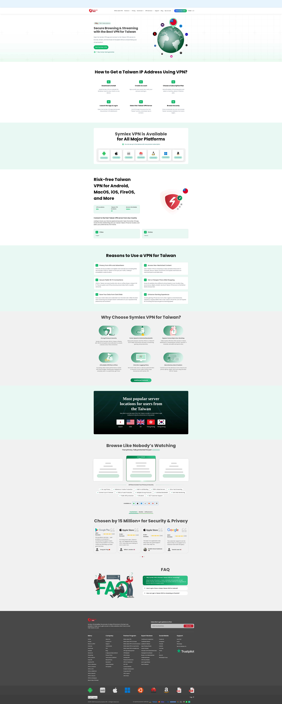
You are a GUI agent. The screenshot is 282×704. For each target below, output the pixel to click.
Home (89, 639)
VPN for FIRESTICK (92, 671)
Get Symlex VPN (180, 11)
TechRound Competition (147, 639)
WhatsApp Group (163, 657)
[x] (191, 11)
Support (157, 10)
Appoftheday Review (146, 646)
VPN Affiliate (126, 655)
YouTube (161, 648)
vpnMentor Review (145, 643)
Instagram (161, 641)
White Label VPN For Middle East (131, 648)
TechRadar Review (145, 641)
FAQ (107, 648)
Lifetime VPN (91, 662)
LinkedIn (161, 646)
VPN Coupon (126, 673)
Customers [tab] (133, 512)
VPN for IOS (90, 668)
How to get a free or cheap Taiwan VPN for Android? (162, 588)
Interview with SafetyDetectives (149, 650)
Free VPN (90, 659)
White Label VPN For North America (131, 643)
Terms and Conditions (111, 657)
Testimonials (109, 646)
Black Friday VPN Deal (93, 680)
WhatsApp (179, 643)
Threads (161, 643)
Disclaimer (108, 662)
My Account (168, 10)
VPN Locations (91, 657)
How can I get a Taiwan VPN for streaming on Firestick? (163, 593)
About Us (108, 639)
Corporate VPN (127, 671)
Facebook (161, 639)
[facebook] (188, 11)
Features (90, 646)
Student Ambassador (128, 668)
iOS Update (108, 666)
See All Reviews (145, 664)
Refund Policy (109, 659)
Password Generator (128, 659)
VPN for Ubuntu (91, 675)
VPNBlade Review (145, 657)
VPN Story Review (145, 659)
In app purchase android (112, 652)
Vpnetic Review (145, 648)
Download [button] (140, 10)
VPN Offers (126, 675)
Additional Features (141, 380)
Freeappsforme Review (146, 652)
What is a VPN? (91, 643)
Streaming (90, 655)
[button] (139, 556)
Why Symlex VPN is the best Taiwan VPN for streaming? (163, 577)
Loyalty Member (127, 666)
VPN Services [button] (148, 10)
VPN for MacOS (91, 673)
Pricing (133, 10)
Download (90, 648)
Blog (162, 10)
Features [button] (126, 10)
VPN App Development (128, 650)
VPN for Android (92, 666)
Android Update (109, 664)
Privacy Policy (109, 655)
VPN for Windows (92, 664)
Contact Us (108, 641)
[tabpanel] (141, 536)
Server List (90, 652)
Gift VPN (125, 664)
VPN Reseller (126, 652)
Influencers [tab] (148, 512)
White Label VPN (118, 10)
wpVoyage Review (145, 662)
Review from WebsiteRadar (147, 655)
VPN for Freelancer (127, 662)
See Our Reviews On (181, 646)
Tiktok (160, 650)
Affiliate (90, 650)
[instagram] (193, 11)
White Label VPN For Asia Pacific (131, 646)
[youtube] (190, 11)
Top (191, 697)
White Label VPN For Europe (130, 641)
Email (178, 641)
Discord (161, 655)
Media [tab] (141, 512)
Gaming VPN (126, 657)
